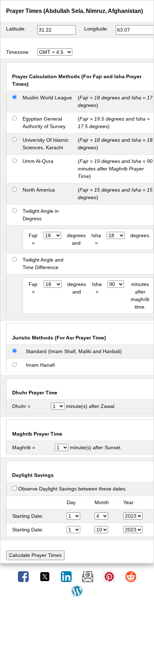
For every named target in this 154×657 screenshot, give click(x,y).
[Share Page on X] (45, 576)
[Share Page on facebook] (24, 576)
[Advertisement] (77, 629)
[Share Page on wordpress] (77, 590)
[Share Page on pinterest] (110, 576)
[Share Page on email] (88, 576)
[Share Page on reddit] (131, 576)
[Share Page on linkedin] (67, 576)
